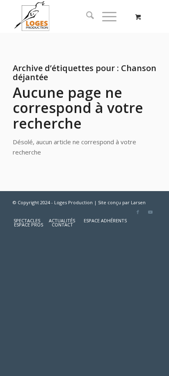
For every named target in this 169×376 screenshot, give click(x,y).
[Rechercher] (86, 16)
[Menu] (105, 16)
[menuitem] (86, 16)
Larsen (138, 202)
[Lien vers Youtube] (150, 212)
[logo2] (70, 16)
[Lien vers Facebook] (138, 212)
